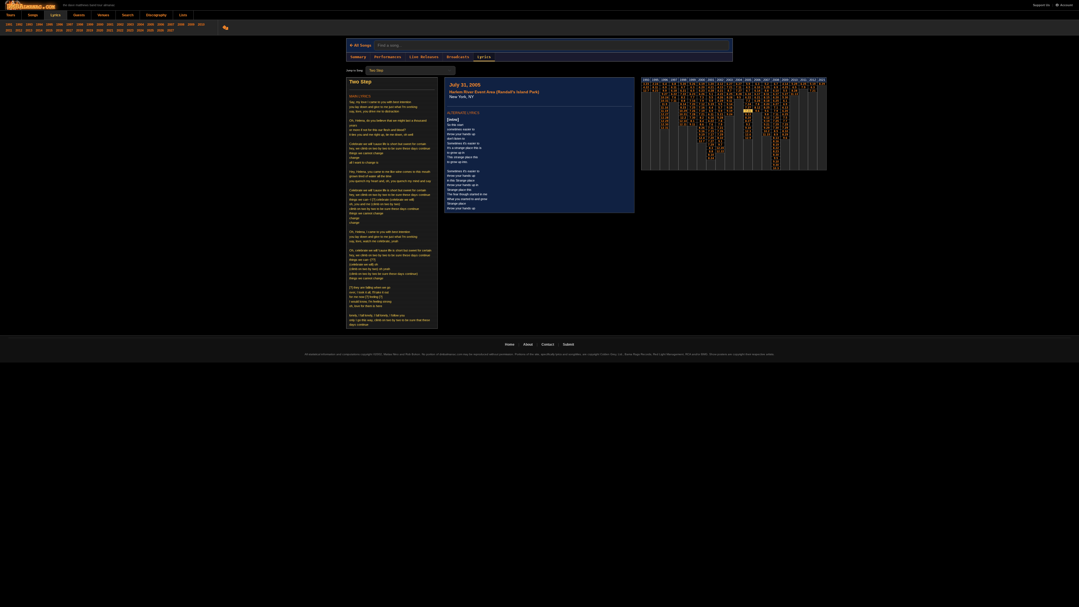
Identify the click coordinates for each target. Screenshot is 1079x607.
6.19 (702, 83)
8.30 (776, 154)
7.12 (702, 104)
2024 (140, 30)
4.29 (720, 100)
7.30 (692, 117)
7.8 (720, 121)
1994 (39, 24)
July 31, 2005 (464, 85)
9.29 (767, 127)
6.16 (711, 117)
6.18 (674, 90)
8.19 (776, 144)
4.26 (720, 97)
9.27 (665, 94)
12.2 (683, 117)
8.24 (711, 158)
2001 (110, 24)
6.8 (674, 83)
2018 (79, 30)
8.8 (683, 100)
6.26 (702, 94)
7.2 (748, 100)
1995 (49, 24)
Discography (156, 15)
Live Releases (424, 57)
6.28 (757, 100)
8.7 (729, 90)
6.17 (757, 94)
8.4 (702, 121)
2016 (59, 30)
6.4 (665, 83)
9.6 (757, 110)
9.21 (767, 124)
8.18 (767, 100)
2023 (130, 30)
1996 (59, 24)
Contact (547, 344)
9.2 (748, 124)
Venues (103, 15)
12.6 (748, 134)
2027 (170, 30)
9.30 (776, 164)
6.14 (757, 90)
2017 (69, 30)
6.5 (692, 90)
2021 (109, 30)
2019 (89, 30)
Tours (10, 15)
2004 (140, 24)
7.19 (702, 110)
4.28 (711, 90)
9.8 (767, 114)
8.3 (711, 148)
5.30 (785, 97)
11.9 (664, 104)
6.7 (683, 87)
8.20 (748, 117)
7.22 (683, 94)
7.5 (785, 117)
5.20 (683, 83)
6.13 (785, 107)
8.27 (748, 121)
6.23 (692, 94)
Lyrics (56, 15)
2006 (160, 24)
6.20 (702, 87)
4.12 (720, 83)
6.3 (692, 87)
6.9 (665, 87)
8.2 (683, 97)
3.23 (646, 83)
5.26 (692, 83)
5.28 (720, 117)
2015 (49, 30)
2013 (29, 30)
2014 (39, 30)
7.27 (711, 141)
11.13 (794, 94)
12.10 (683, 121)
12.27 (664, 114)
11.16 (664, 107)
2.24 (655, 83)
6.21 (683, 90)
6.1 (785, 100)
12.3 (748, 131)
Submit (568, 344)
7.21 (702, 114)
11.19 (664, 110)
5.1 (711, 94)
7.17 (711, 134)
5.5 (711, 97)
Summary (358, 57)
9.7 (720, 144)
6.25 (776, 100)
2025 (150, 30)
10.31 (664, 100)
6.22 (674, 94)
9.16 (702, 131)
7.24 (748, 104)
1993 (29, 24)
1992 (19, 24)
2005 (150, 24)
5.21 (720, 114)
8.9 (776, 134)
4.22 (646, 87)
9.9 (665, 90)
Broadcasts (458, 57)
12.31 (664, 127)
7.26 (692, 110)
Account (1066, 5)
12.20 (720, 148)
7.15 (711, 131)
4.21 (711, 87)
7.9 (702, 100)
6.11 (674, 87)
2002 (120, 24)
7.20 (692, 104)
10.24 (664, 97)
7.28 (692, 114)
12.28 (664, 117)
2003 (130, 24)
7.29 (711, 144)
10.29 (683, 110)
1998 (79, 24)
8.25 (730, 94)
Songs (33, 15)
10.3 (776, 168)
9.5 (739, 97)
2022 (120, 30)
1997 (69, 24)
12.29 (664, 121)
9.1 (720, 141)
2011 (9, 30)
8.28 (730, 97)
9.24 (730, 114)
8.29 (785, 134)
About (528, 344)
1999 (90, 24)
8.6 (702, 124)
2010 (201, 24)
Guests (79, 15)
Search (127, 15)
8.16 (776, 141)
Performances (387, 57)
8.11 (655, 87)
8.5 (776, 131)
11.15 (766, 134)
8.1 (692, 121)
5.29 (794, 83)
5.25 (767, 87)
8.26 (702, 127)
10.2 (767, 131)
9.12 (767, 117)
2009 (191, 24)
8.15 (767, 97)
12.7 (646, 90)
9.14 (730, 104)
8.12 (757, 107)
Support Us (1041, 5)
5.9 (711, 100)
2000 (100, 24)
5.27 (785, 94)
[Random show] (226, 27)
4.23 (720, 94)
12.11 (683, 124)
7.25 (692, 107)
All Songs (362, 45)
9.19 (702, 134)
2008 (181, 24)
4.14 (785, 83)
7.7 (692, 97)
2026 (160, 30)
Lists (183, 15)
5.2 (767, 83)
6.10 (748, 94)
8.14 (683, 104)
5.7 (720, 107)
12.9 (748, 137)
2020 (99, 30)
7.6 (674, 97)
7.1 (776, 107)
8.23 (655, 90)
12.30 (664, 124)
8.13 (748, 114)
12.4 (702, 137)
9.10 (748, 127)
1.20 (711, 83)
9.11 (692, 124)
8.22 (776, 148)
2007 (170, 24)
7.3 (702, 97)
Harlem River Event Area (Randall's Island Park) (494, 92)
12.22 (720, 151)
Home (509, 344)
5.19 (711, 104)
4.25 (785, 87)
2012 (18, 30)
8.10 (711, 154)
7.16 (692, 100)
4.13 (720, 87)
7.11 (674, 100)
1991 (9, 24)
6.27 (730, 83)
